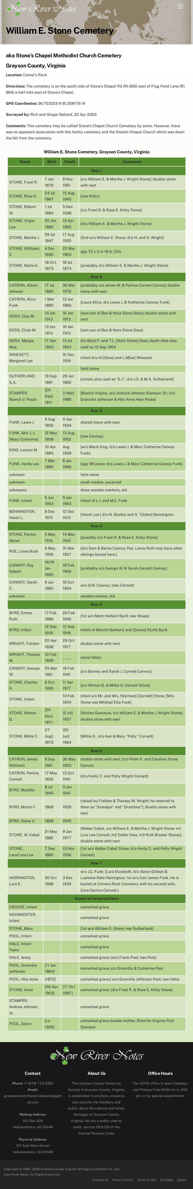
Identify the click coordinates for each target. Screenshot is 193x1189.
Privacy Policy (123, 1180)
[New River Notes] (41, 7)
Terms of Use (146, 1180)
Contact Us (100, 1180)
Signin (181, 1180)
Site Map (166, 1180)
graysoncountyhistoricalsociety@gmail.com (33, 1096)
